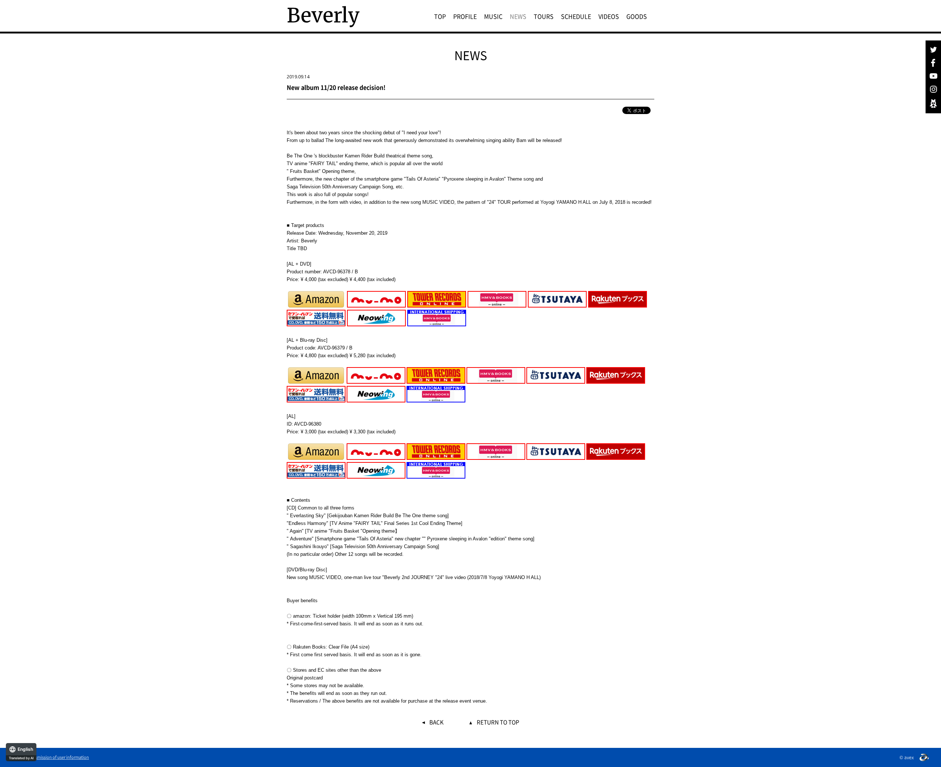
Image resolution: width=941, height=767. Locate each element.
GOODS (636, 16)
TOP (440, 16)
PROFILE (465, 16)
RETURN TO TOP (498, 723)
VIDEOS (608, 16)
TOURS (544, 16)
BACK (436, 723)
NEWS (518, 16)
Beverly (323, 15)
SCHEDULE (576, 16)
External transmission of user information (50, 757)
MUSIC (493, 16)
